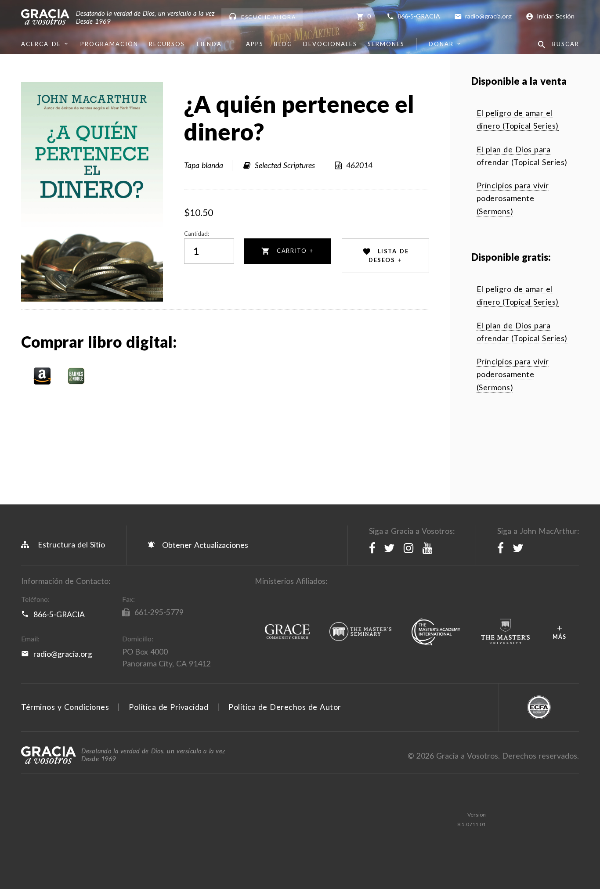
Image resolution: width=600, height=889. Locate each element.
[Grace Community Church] (287, 632)
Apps (255, 43)
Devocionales (330, 43)
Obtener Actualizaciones (204, 545)
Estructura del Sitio (71, 544)
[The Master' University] (505, 632)
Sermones (386, 43)
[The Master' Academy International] (435, 632)
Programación (109, 43)
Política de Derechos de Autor (284, 707)
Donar (441, 43)
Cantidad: (196, 233)
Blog (283, 43)
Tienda (208, 43)
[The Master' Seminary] (360, 632)
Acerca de (41, 43)
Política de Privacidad (168, 707)
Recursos (167, 43)
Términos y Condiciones (65, 707)
